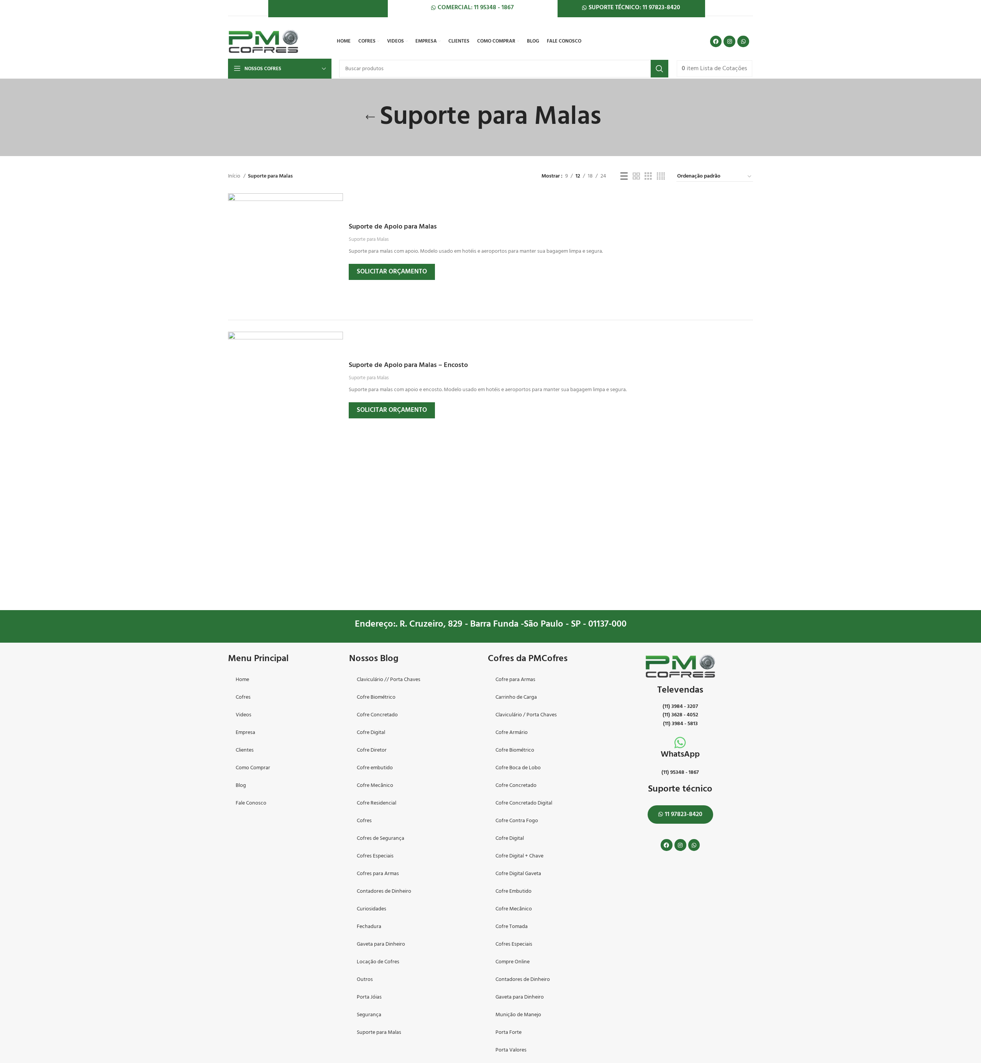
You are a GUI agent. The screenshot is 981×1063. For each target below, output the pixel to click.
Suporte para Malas (369, 239)
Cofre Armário (511, 732)
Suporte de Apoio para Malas (393, 226)
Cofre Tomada (511, 926)
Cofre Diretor (372, 750)
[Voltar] (370, 117)
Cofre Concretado (377, 715)
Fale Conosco (251, 803)
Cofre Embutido (513, 891)
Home (242, 679)
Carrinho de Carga (516, 697)
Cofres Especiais (375, 856)
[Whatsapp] (743, 42)
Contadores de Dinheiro (384, 891)
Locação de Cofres (378, 962)
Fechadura (369, 926)
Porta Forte (508, 1032)
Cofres (243, 697)
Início (234, 176)
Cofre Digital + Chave (519, 856)
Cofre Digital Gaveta (518, 873)
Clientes (245, 750)
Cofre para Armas (515, 679)
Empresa (245, 732)
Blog (241, 785)
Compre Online (512, 962)
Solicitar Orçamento (392, 272)
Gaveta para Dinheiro (381, 944)
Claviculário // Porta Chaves (388, 679)
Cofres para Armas (378, 873)
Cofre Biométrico (376, 697)
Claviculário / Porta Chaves (526, 715)
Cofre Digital (371, 732)
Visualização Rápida (337, 205)
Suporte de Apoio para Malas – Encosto (408, 365)
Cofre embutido (375, 768)
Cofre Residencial (376, 803)
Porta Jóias (369, 997)
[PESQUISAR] (659, 68)
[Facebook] (716, 42)
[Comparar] (337, 223)
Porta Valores (511, 1050)
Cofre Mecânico (375, 785)
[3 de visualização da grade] (648, 176)
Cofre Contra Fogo (516, 820)
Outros (365, 979)
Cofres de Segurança (380, 838)
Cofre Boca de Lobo (518, 768)
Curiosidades (371, 909)
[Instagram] (729, 42)
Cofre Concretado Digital (523, 803)
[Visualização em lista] (624, 176)
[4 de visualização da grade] (661, 176)
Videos (243, 715)
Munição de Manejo (518, 1014)
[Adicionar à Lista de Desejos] (337, 240)
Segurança (369, 1014)
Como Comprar (253, 768)
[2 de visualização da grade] (636, 176)
